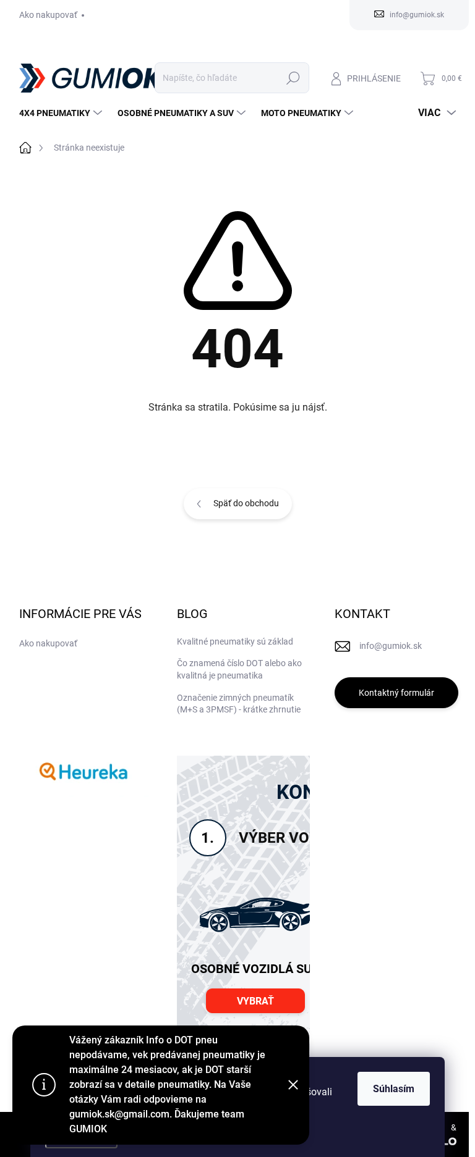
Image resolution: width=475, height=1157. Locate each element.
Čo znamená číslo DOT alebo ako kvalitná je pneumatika (239, 669)
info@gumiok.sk (390, 646)
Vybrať (255, 1001)
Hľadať (293, 78)
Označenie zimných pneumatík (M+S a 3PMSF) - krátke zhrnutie (239, 704)
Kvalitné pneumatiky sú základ (235, 641)
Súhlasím (393, 1089)
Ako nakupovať (48, 15)
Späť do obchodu (246, 503)
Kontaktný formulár (396, 693)
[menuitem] (62, 113)
